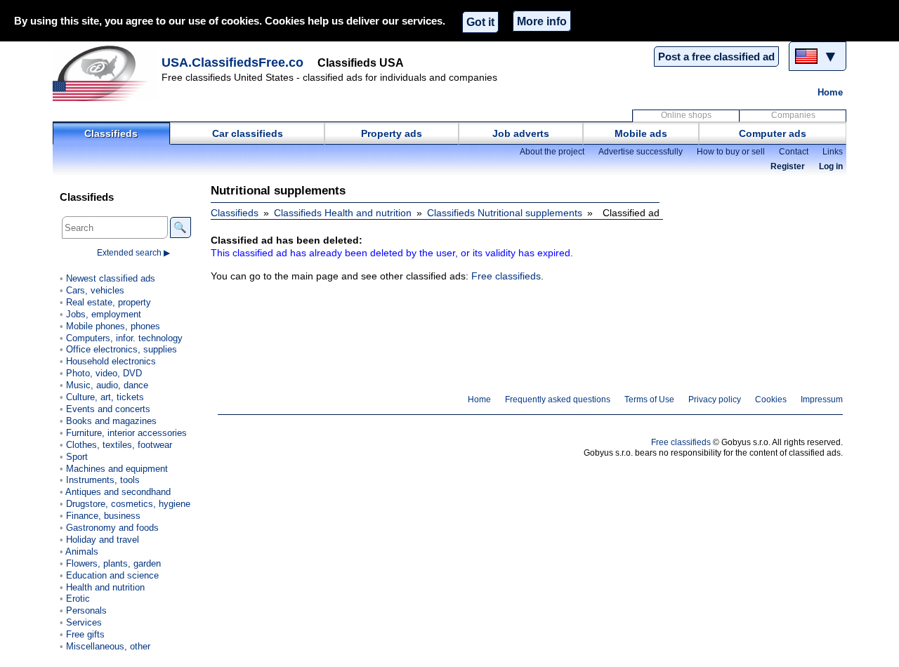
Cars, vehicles (95, 290)
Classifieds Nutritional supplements (504, 212)
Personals (86, 610)
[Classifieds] (105, 73)
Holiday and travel (102, 539)
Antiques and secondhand (118, 492)
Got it (480, 21)
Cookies (771, 399)
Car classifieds (247, 133)
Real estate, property (108, 302)
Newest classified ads (110, 278)
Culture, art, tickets (105, 397)
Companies (793, 115)
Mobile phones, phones (113, 326)
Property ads (391, 133)
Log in (831, 166)
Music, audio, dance (107, 385)
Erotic (78, 598)
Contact (793, 152)
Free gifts (85, 634)
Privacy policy (714, 399)
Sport (77, 456)
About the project (552, 152)
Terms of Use (649, 399)
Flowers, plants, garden (113, 563)
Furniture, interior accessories (126, 433)
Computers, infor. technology (124, 338)
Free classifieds (506, 276)
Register (787, 166)
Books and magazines (111, 421)
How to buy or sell (731, 152)
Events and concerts (108, 409)
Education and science (112, 575)
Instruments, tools (103, 480)
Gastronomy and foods (112, 527)
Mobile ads (641, 133)
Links (832, 152)
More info (542, 21)
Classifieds (111, 133)
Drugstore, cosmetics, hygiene (128, 503)
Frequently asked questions (557, 399)
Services (84, 622)
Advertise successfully (640, 152)
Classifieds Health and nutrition (343, 212)
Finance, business (103, 515)
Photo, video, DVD (104, 373)
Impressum (822, 399)
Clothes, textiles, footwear (119, 445)
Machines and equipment (117, 468)
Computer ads (772, 133)
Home (830, 92)
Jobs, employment (103, 314)
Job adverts (520, 133)
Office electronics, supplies (121, 349)
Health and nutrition (105, 587)
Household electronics (111, 361)
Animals (81, 551)
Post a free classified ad (716, 56)
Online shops (686, 115)
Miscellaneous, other (108, 646)
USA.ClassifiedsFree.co (232, 62)
